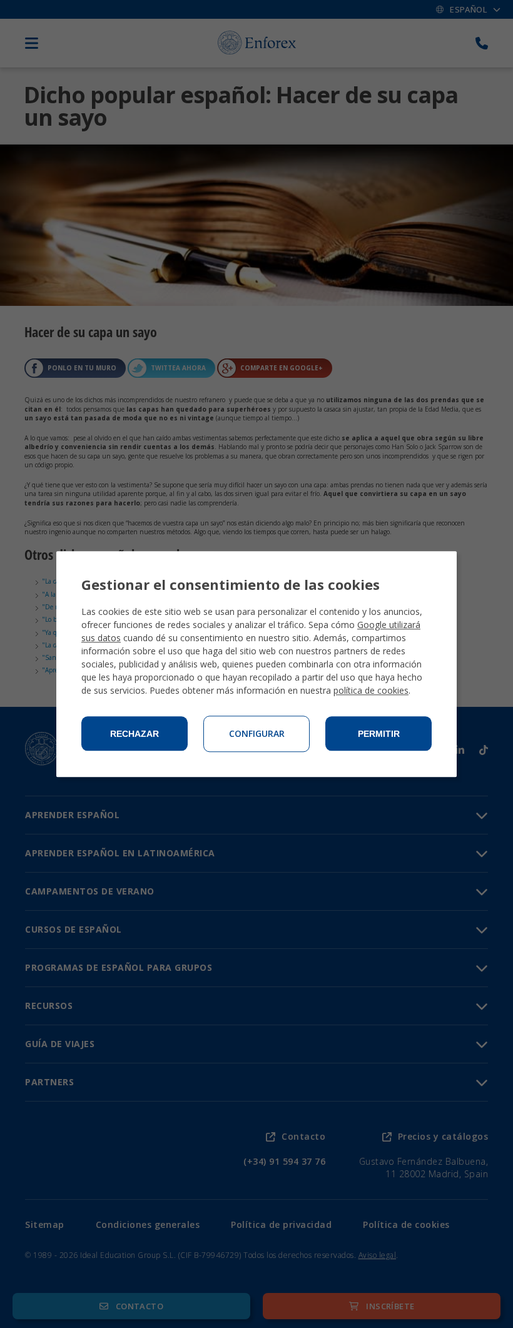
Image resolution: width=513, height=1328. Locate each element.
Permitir (379, 734)
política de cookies (371, 690)
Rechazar (134, 734)
